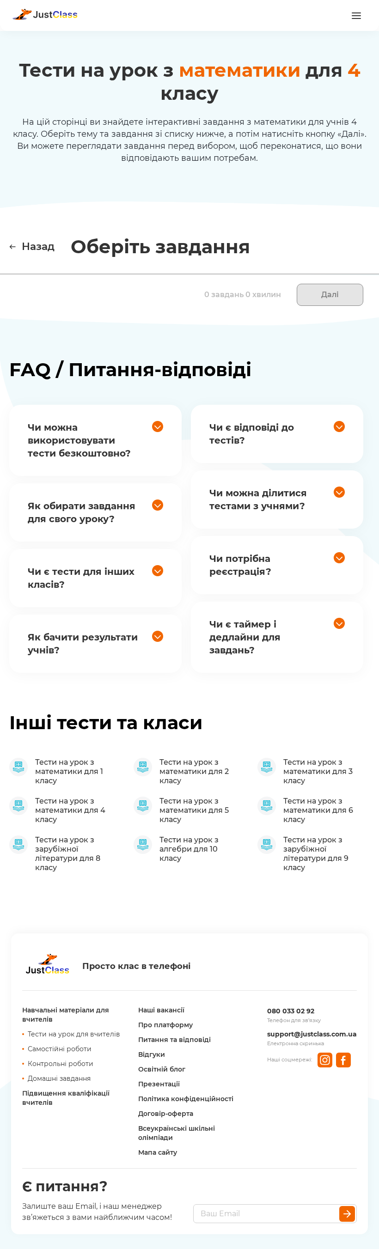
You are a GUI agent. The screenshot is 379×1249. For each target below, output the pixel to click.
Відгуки (151, 1054)
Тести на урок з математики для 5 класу (194, 810)
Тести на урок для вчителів (74, 1034)
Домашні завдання (59, 1078)
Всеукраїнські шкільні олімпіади (176, 1133)
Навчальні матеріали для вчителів (65, 1015)
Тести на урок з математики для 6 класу (318, 810)
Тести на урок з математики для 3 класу (318, 771)
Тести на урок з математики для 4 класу (70, 810)
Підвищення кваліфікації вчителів (66, 1098)
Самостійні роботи (60, 1049)
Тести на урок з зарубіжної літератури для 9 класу (315, 853)
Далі (330, 294)
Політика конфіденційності (185, 1099)
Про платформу (165, 1025)
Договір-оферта (165, 1113)
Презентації (159, 1084)
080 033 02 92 (290, 1011)
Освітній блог (161, 1069)
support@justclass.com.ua (312, 1034)
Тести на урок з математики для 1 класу (69, 771)
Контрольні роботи (60, 1064)
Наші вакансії (161, 1010)
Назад (38, 246)
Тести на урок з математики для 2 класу (194, 771)
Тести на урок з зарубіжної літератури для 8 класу (67, 853)
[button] (95, 440)
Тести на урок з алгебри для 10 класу (189, 849)
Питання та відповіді (174, 1040)
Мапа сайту (157, 1152)
